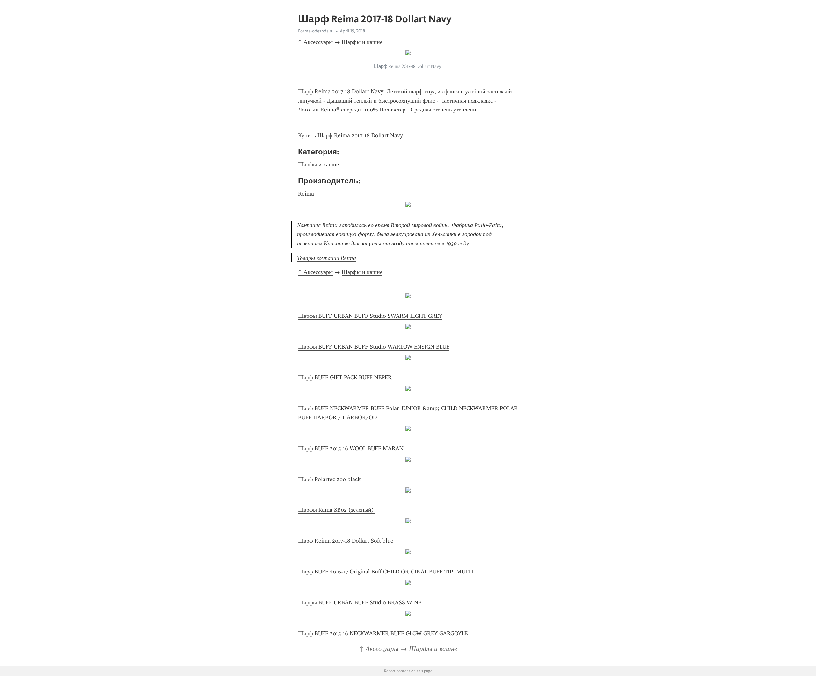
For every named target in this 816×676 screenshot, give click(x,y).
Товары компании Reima (326, 257)
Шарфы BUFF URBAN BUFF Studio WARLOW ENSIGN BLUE (373, 346)
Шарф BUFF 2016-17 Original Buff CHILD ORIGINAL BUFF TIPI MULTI (386, 571)
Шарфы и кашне (362, 42)
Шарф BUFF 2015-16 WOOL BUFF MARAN (351, 448)
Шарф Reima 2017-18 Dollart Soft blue (346, 540)
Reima (306, 193)
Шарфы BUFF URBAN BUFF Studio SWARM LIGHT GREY (370, 315)
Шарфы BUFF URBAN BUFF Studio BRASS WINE (359, 602)
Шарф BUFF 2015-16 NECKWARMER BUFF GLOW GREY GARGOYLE (383, 633)
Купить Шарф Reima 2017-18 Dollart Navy (351, 135)
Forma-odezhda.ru (316, 31)
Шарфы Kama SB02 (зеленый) (336, 509)
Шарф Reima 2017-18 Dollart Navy (341, 91)
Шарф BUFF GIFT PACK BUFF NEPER (345, 377)
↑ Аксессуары (315, 42)
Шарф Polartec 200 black (329, 479)
